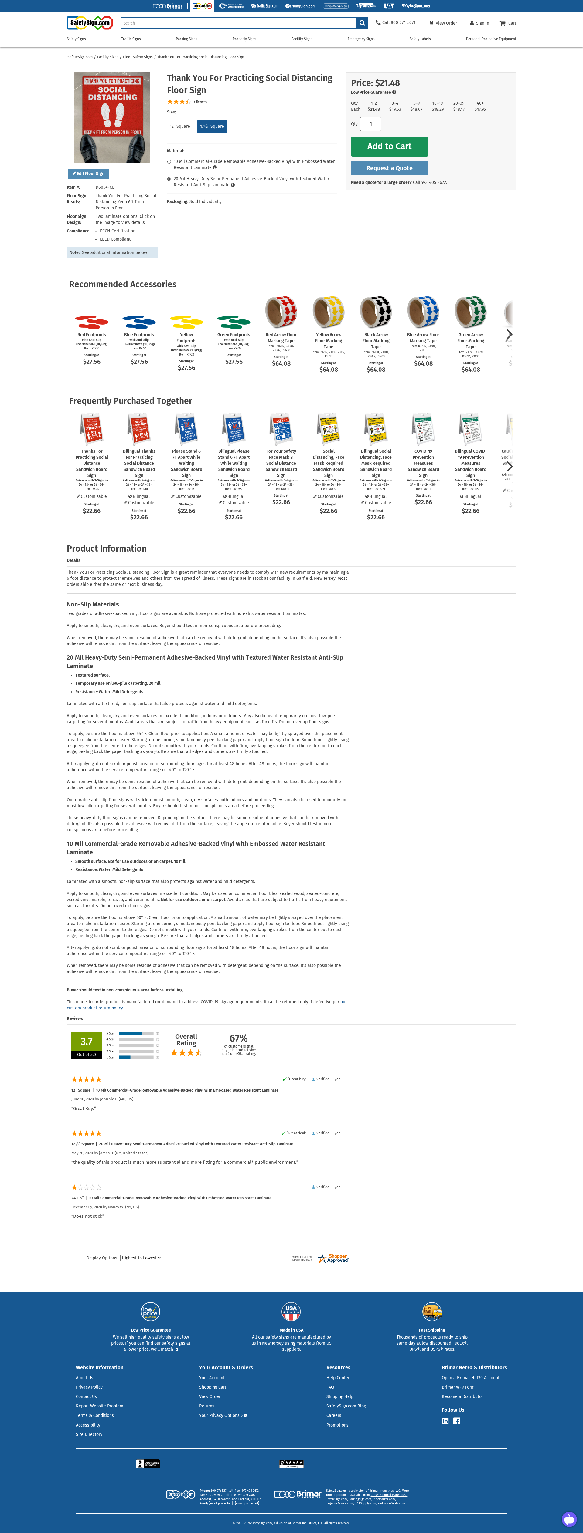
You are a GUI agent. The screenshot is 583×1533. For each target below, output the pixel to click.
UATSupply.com (365, 1503)
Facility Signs (107, 57)
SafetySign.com (80, 57)
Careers (333, 1415)
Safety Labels (420, 39)
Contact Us (86, 1396)
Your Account (212, 1377)
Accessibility (88, 1425)
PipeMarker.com (384, 1499)
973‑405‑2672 (433, 182)
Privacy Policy (89, 1387)
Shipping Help (339, 1396)
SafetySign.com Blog (346, 1406)
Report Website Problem (99, 1406)
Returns (206, 1406)
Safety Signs (76, 39)
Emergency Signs (361, 39)
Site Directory (89, 1434)
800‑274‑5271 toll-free (225, 1491)
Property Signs (244, 39)
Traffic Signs (131, 39)
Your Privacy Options (219, 1415)
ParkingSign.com (360, 1499)
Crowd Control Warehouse (389, 1495)
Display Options (102, 1258)
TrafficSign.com (336, 1499)
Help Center (337, 1377)
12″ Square (180, 126)
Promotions (337, 1425)
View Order (209, 1396)
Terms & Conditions (95, 1415)
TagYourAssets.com (339, 1503)
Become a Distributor (462, 1396)
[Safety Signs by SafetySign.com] (90, 29)
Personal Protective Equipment (491, 39)
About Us (84, 1377)
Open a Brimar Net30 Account (470, 1377)
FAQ (330, 1387)
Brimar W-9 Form (458, 1387)
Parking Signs (186, 39)
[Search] (362, 23)
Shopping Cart (212, 1387)
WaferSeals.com (394, 1503)
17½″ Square (212, 126)
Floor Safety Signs (138, 57)
